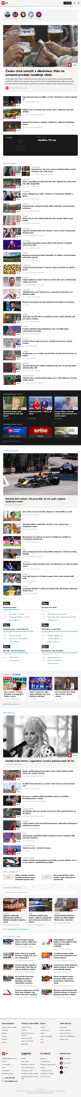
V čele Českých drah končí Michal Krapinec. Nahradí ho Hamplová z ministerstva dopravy (50, 825)
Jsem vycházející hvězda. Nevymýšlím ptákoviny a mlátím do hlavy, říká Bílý (50, 553)
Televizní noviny (28, 846)
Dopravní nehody (65, 1033)
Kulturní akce (64, 1039)
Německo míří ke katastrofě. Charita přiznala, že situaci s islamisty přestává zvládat (65, 993)
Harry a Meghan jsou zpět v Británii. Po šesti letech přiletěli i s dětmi (48, 195)
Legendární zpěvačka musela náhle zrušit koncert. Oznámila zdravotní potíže (47, 244)
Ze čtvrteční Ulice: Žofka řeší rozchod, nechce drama (65, 694)
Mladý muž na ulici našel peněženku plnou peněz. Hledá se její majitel (48, 220)
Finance (4, 1036)
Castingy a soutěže (46, 1073)
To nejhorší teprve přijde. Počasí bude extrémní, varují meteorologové (65, 956)
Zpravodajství (9, 713)
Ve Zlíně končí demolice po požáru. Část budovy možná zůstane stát (49, 785)
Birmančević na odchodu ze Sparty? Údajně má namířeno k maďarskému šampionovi (47, 538)
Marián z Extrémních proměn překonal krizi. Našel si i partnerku (48, 302)
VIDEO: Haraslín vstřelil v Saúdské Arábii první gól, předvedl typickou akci (25, 877)
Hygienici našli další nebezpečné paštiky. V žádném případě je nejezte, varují (14, 919)
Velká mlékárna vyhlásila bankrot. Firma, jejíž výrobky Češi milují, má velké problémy (65, 943)
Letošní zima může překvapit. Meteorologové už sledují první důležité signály (66, 967)
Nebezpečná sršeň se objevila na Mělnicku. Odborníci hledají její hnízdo (48, 123)
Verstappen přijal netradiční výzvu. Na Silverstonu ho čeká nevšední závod (50, 565)
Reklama (43, 1058)
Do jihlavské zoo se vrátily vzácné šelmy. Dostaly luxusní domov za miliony (50, 355)
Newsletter (5, 1070)
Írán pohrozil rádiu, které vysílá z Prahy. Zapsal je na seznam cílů (64, 877)
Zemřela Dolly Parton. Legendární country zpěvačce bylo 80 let (40, 761)
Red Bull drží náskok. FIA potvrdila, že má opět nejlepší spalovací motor (35, 500)
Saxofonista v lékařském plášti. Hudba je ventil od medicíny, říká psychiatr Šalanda (49, 837)
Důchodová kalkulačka (67, 1036)
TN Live (68, 3)
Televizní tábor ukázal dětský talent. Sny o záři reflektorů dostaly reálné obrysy (50, 379)
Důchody (5, 1030)
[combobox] (40, 892)
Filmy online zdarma (27, 1067)
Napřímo (26, 363)
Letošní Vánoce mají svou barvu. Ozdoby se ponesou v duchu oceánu (47, 342)
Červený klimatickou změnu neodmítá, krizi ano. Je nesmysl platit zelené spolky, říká (49, 367)
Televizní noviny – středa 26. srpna (40, 413)
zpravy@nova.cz (11, 1081)
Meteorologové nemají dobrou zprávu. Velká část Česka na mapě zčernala (26, 942)
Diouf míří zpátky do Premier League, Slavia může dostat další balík (48, 577)
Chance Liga (44, 1030)
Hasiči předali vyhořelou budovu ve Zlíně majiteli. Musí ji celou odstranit (64, 918)
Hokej (42, 1033)
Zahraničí (26, 179)
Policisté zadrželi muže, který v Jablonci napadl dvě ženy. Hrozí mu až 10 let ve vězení (40, 919)
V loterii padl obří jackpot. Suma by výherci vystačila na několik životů (49, 269)
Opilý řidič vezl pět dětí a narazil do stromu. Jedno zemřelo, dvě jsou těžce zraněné (49, 318)
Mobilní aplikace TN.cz (9, 1058)
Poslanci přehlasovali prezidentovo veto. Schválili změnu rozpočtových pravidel (46, 330)
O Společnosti (45, 1061)
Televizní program (46, 1070)
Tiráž (3, 1067)
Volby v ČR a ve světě (9, 1027)
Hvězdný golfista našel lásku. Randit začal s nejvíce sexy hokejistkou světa (45, 525)
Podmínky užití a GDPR (47, 1064)
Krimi (30, 913)
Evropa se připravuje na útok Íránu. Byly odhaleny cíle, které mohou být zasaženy (27, 993)
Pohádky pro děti (26, 1070)
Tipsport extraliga (46, 1036)
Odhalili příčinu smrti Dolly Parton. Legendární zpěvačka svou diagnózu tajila (48, 293)
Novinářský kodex (7, 1073)
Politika (4, 1033)
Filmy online (25, 1061)
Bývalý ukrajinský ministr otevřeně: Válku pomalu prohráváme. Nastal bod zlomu (64, 980)
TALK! (24, 833)
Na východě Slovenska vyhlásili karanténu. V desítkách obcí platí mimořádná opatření (24, 980)
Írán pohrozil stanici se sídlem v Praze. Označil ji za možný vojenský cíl (50, 98)
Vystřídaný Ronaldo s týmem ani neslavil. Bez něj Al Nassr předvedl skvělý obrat (50, 590)
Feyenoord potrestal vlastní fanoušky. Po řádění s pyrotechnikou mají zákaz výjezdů (49, 256)
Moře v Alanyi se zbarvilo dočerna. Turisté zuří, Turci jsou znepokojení (26, 956)
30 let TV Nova (45, 1076)
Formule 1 (26, 562)
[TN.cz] (5, 3)
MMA (24, 549)
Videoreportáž (28, 376)
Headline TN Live (47, 140)
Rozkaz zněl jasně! (27, 1041)
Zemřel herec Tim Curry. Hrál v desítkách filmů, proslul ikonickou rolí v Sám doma (53, 170)
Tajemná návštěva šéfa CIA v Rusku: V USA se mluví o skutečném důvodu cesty (49, 232)
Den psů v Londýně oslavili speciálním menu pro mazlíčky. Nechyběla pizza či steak (46, 798)
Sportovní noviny (26, 1038)
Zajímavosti (35, 167)
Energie (4, 1039)
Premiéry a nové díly (27, 1064)
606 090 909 (10, 1078)
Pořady (23, 1058)
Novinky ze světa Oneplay (29, 1073)
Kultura (4, 1042)
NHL (41, 1039)
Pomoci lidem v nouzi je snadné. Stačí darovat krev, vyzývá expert (66, 414)
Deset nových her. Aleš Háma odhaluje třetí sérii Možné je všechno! (40, 694)
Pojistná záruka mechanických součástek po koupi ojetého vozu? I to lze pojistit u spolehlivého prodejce (50, 861)
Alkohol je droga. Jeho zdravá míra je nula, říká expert (13, 414)
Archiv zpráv (6, 1064)
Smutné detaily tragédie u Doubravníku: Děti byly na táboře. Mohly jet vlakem (26, 967)
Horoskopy (63, 1027)
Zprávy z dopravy (65, 1030)
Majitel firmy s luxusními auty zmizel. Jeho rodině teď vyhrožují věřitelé (48, 111)
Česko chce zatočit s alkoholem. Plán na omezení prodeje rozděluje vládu (35, 73)
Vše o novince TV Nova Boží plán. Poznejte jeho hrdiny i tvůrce (13, 694)
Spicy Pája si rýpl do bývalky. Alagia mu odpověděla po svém (47, 512)
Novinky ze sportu (10, 451)
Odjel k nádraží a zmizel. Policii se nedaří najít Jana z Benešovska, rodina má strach (49, 281)
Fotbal (25, 253)
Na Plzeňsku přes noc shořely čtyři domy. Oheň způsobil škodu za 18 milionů (49, 812)
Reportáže (24, 1044)
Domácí (25, 204)
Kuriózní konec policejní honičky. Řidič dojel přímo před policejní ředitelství (48, 207)
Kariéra (42, 1067)
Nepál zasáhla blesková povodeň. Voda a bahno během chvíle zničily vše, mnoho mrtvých (48, 772)
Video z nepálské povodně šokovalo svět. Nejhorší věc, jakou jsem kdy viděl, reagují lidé (49, 183)
